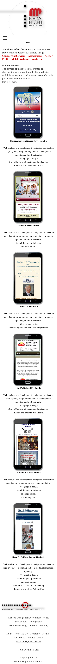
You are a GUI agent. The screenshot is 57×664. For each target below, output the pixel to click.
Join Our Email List (29, 649)
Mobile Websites (20, 59)
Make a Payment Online (28, 641)
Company (35, 633)
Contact (31, 637)
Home (9, 633)
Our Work (19, 637)
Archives (37, 59)
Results (45, 633)
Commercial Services (13, 55)
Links (40, 637)
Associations (35, 55)
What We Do (21, 633)
